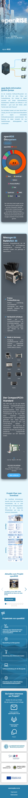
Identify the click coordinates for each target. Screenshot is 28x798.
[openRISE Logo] (6, 50)
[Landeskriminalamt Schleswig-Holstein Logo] (14, 757)
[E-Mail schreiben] (14, 709)
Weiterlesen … (10, 600)
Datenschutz (14, 795)
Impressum (14, 792)
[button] (5, 604)
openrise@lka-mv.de (14, 713)
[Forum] (14, 734)
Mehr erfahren (14, 475)
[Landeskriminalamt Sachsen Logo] (14, 767)
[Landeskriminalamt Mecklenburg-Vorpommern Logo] (14, 746)
